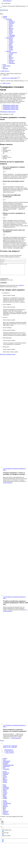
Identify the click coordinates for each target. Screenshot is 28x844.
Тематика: (8, 51)
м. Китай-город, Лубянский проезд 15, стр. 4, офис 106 (10, 746)
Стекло (11, 40)
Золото (10, 48)
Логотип (11, 61)
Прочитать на (3, 354)
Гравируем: (9, 19)
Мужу (10, 55)
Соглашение (6, 769)
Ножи (10, 33)
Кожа (10, 44)
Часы (10, 27)
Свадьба (11, 53)
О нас (4, 64)
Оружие (11, 32)
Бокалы (11, 29)
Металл (11, 39)
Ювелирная (12, 63)
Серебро (11, 49)
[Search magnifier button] (2, 822)
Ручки (10, 24)
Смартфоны (12, 35)
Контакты (5, 68)
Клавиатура (12, 21)
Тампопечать (6, 766)
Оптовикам (6, 762)
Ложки (10, 31)
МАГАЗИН (14, 78)
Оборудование (6, 65)
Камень (11, 45)
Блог (4, 67)
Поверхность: (9, 37)
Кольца (11, 20)
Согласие (20, 285)
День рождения (13, 52)
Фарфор (11, 47)
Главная (5, 16)
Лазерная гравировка (8, 765)
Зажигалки (11, 36)
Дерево (11, 43)
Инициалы (11, 60)
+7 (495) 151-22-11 (4, 71)
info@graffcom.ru (7, 0)
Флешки (11, 25)
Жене (10, 56)
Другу (10, 59)
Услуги (5, 17)
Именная (11, 57)
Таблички (11, 23)
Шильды (11, 28)
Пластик (11, 41)
